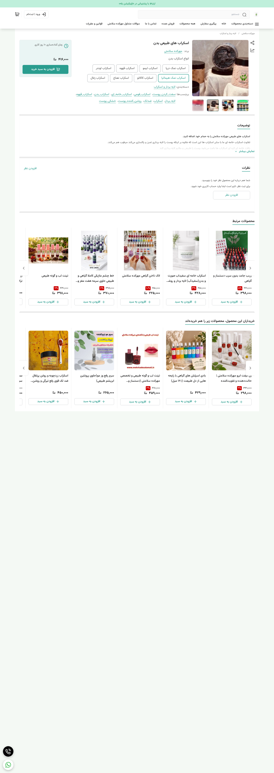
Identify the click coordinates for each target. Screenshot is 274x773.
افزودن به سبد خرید (43, 69)
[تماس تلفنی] (8, 751)
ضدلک (148, 101)
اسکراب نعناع (121, 78)
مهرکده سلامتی (248, 33)
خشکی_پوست (107, 101)
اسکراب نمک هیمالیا (173, 78)
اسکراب (158, 101)
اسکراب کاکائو (145, 78)
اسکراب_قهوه (84, 94)
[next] (23, 268)
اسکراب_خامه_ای (121, 94)
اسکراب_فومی (142, 94)
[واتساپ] (8, 765)
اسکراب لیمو (150, 68)
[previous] (250, 268)
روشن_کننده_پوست (129, 101)
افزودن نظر (30, 168)
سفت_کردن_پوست (164, 94)
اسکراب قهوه (127, 68)
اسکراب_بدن (101, 94)
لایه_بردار (170, 101)
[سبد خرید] (17, 14)
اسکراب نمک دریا (176, 68)
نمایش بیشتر (247, 151)
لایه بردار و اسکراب (228, 33)
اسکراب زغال (98, 78)
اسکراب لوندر (103, 68)
